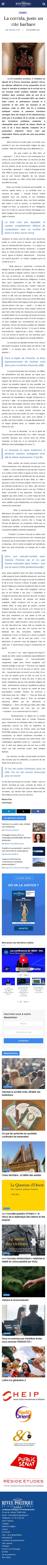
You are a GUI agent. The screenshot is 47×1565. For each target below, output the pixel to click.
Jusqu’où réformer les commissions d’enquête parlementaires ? (12, 862)
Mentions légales (9, 1526)
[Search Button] (44, 4)
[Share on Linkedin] (9, 811)
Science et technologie (11, 1549)
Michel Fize (14, 30)
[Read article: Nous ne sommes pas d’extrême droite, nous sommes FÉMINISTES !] (23, 1320)
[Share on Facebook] (38, 811)
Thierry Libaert (12, 830)
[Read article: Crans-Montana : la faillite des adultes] (23, 1156)
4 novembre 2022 (33, 30)
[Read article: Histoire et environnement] (23, 1281)
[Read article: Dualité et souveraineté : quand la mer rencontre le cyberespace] (39, 851)
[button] (26, 975)
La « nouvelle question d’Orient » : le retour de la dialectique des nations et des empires (23, 1216)
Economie (6, 1532)
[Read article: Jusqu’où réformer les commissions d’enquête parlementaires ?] (39, 862)
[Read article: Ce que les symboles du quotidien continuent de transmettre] (23, 1115)
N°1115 (6, 1208)
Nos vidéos (6, 1557)
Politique (8, 1087)
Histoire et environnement (15, 1300)
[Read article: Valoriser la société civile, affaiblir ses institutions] (39, 827)
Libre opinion (7, 1543)
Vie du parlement (9, 1554)
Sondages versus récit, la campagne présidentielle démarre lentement (16, 837)
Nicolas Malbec (12, 854)
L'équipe (5, 1523)
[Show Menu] (3, 4)
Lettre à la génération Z (14, 1380)
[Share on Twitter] (24, 811)
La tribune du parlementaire (13, 1540)
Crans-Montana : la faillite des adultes (21, 1175)
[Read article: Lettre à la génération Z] (23, 1361)
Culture (5, 1529)
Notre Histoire (7, 1521)
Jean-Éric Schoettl (13, 868)
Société (23, 13)
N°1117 (6, 1128)
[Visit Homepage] (23, 3)
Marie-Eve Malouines (14, 843)
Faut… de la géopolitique (12, 1535)
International (7, 1537)
